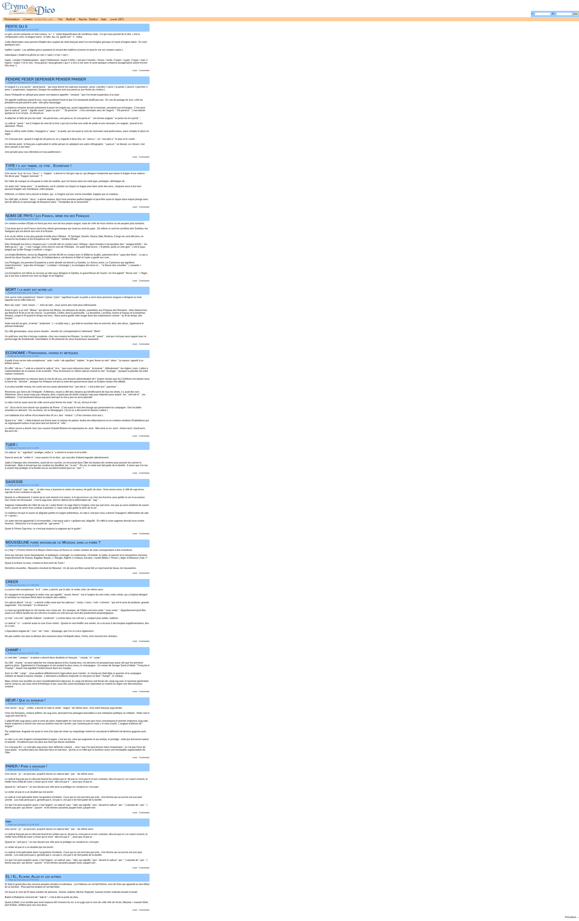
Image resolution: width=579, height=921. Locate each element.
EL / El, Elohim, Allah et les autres (33, 876)
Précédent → (572, 917)
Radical (70, 19)
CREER (12, 582)
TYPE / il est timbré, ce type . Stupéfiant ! (38, 166)
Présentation (12, 19)
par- (9, 821)
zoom (117, 19)
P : (553, 14)
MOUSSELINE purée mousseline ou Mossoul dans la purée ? (53, 542)
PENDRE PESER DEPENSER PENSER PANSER (46, 79)
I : (533, 14)
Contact (27, 19)
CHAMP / (13, 650)
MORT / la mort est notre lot (29, 289)
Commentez (144, 70)
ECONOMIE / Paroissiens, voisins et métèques (42, 353)
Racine (83, 19)
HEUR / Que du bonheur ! (26, 700)
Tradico (93, 19)
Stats (103, 19)
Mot (60, 19)
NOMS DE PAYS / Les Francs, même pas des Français (47, 216)
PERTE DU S (16, 26)
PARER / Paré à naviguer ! (26, 766)
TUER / (11, 445)
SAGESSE (14, 482)
